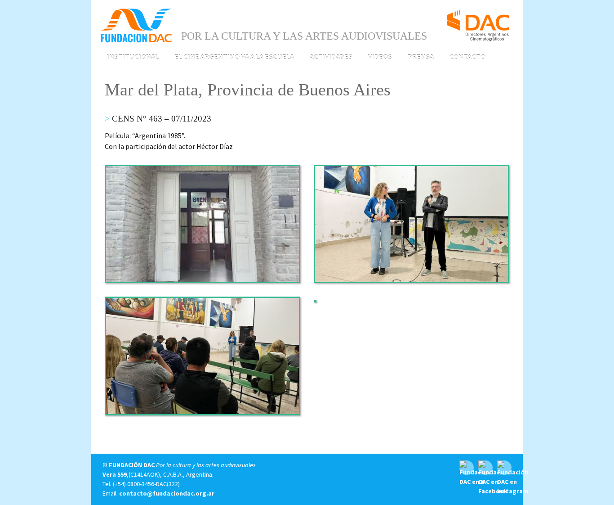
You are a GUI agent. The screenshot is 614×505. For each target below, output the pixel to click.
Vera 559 (114, 474)
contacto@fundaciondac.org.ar (166, 493)
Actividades (331, 56)
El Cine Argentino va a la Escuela (234, 56)
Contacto (467, 56)
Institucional (133, 56)
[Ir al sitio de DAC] (478, 21)
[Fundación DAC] (136, 25)
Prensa (421, 56)
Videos (380, 56)
